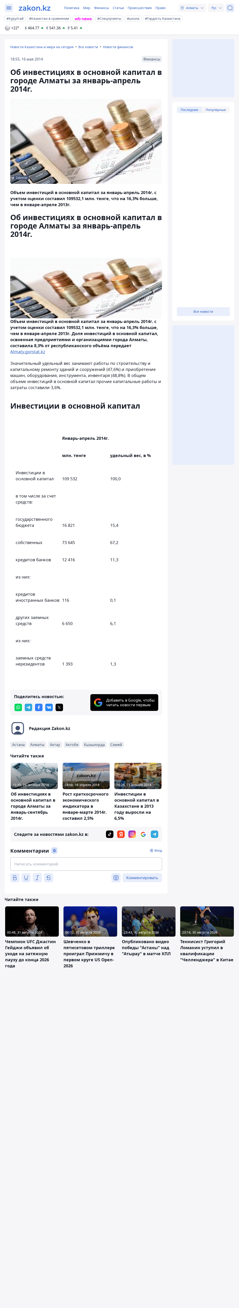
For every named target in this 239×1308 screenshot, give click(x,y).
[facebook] (39, 707)
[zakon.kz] (35, 8)
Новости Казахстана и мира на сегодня (42, 47)
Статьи (118, 8)
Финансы (101, 8)
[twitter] (59, 707)
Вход (158, 850)
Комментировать (142, 877)
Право (160, 8)
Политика (71, 8)
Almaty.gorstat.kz (27, 351)
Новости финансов (118, 47)
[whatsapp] (18, 707)
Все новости (88, 47)
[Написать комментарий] (86, 864)
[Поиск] (230, 8)
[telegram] (28, 707)
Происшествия (140, 8)
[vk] (49, 707)
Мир (86, 8)
